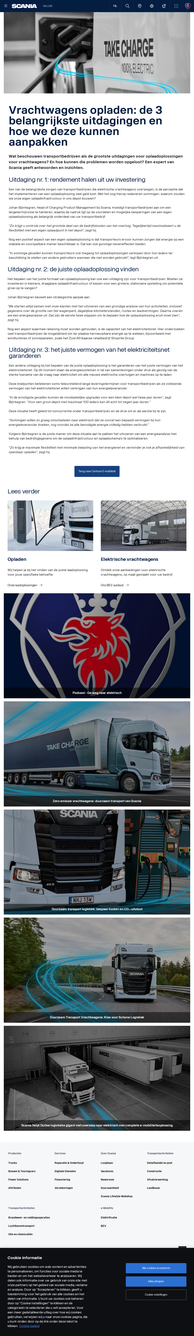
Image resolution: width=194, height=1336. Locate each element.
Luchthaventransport (21, 1226)
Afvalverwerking (157, 1179)
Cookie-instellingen (156, 1294)
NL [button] (115, 6)
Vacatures (107, 1171)
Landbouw (153, 1188)
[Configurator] (164, 6)
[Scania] (24, 6)
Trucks (12, 1163)
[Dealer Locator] (140, 6)
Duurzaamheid (110, 1188)
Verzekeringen (64, 1188)
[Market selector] (152, 6)
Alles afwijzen (156, 1281)
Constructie (154, 1171)
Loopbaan (107, 1163)
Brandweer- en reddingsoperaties (29, 1217)
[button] (176, 6)
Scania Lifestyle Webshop (116, 1196)
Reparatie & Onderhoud (69, 1163)
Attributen (14, 1188)
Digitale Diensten (65, 1171)
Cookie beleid (29, 1326)
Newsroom (107, 1179)
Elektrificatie (109, 1217)
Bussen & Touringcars (21, 1171)
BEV (103, 1226)
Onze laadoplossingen (23, 585)
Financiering (62, 1179)
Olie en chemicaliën (20, 1234)
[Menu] (6, 6)
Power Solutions (18, 1179)
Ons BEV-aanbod (112, 585)
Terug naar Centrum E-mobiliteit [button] (97, 471)
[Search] (127, 6)
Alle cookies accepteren (156, 1268)
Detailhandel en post (159, 1163)
